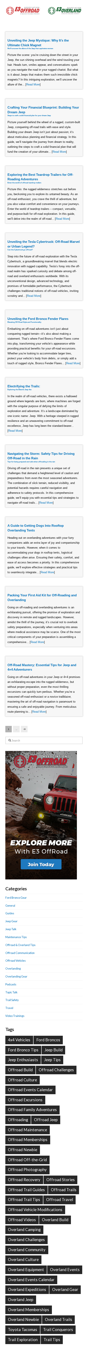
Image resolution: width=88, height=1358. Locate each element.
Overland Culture (23, 1259)
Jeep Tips (52, 1059)
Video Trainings (14, 1016)
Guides (9, 913)
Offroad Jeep (46, 1119)
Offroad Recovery (24, 1179)
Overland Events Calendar (31, 1279)
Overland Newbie (23, 1319)
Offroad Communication (20, 953)
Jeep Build (53, 1050)
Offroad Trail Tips (24, 1199)
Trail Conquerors (58, 1329)
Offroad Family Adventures (32, 1109)
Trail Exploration (23, 1339)
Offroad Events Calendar (30, 1089)
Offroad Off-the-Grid (27, 1159)
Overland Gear (65, 1289)
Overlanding (13, 968)
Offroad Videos (22, 1219)
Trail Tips (52, 1339)
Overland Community (26, 1249)
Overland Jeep (20, 1299)
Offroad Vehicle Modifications (35, 1209)
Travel (9, 1008)
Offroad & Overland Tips (20, 945)
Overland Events (65, 1269)
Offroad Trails (63, 1189)
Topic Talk (11, 992)
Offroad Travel (59, 1199)
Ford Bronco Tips (23, 1050)
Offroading (18, 1119)
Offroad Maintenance (27, 1129)
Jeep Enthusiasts (23, 1059)
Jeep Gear (11, 921)
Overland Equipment (26, 1269)
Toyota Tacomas (22, 1329)
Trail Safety (12, 1000)
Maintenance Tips (16, 937)
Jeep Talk (10, 929)
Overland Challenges (26, 1239)
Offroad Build (20, 1069)
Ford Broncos (48, 1039)
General (10, 905)
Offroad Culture (22, 1079)
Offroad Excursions (25, 1099)
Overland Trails (58, 1319)
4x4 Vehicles (19, 1039)
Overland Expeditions (27, 1289)
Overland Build (55, 1219)
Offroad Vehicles (15, 960)
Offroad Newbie (22, 1149)
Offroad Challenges (56, 1069)
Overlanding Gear (16, 976)
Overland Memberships (28, 1309)
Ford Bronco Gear (16, 897)
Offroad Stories (60, 1179)
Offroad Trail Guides (26, 1189)
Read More (33, 84)
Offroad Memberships (27, 1139)
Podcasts (10, 984)
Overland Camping (24, 1229)
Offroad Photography (27, 1169)
